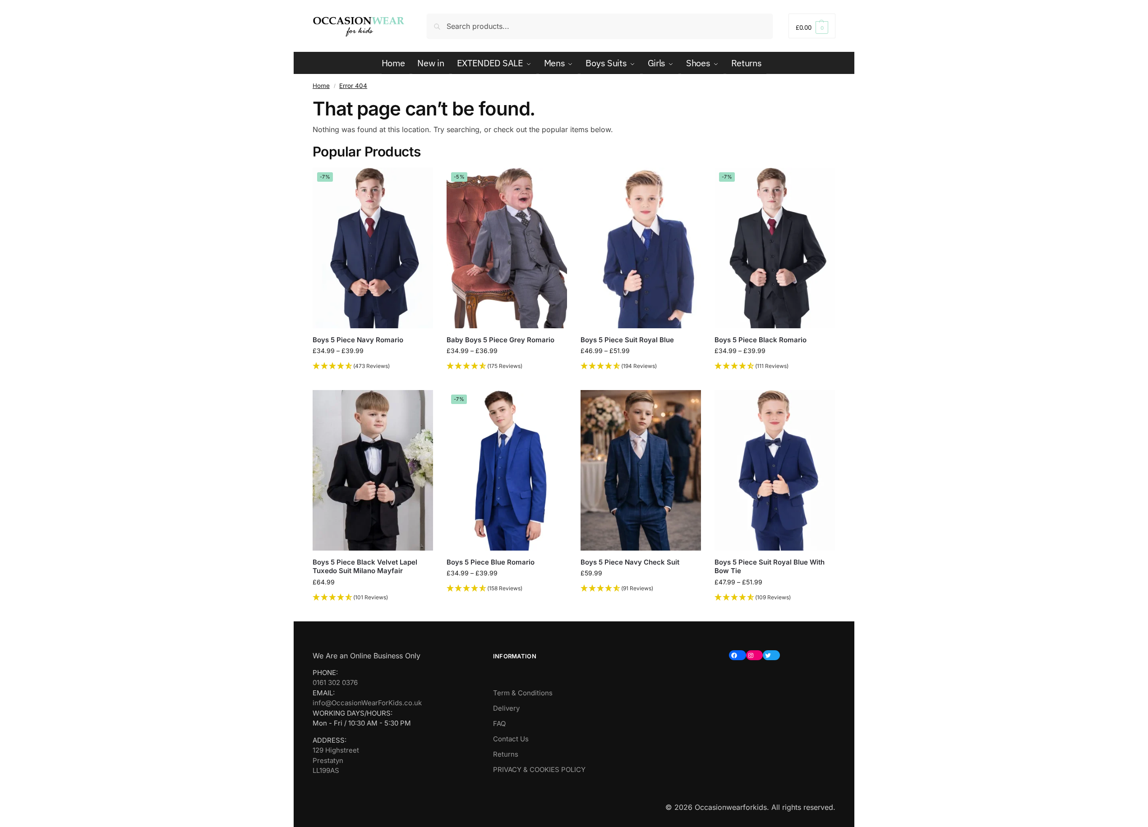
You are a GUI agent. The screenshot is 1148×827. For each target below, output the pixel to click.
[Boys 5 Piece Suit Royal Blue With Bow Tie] (775, 470)
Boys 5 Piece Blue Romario (491, 562)
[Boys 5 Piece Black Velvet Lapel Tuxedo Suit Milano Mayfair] (373, 470)
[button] (811, 26)
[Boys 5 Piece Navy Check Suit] (641, 470)
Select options (372, 381)
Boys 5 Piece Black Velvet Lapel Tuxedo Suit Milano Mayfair (365, 566)
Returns (505, 754)
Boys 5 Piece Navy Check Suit (630, 562)
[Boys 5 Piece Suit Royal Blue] (641, 248)
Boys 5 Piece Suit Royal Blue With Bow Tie (770, 566)
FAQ (499, 723)
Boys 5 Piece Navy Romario (358, 339)
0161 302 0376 (335, 682)
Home (321, 85)
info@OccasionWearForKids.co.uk (367, 702)
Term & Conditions (523, 693)
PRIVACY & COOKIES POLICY (539, 769)
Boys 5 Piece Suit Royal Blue (627, 339)
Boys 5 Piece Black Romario (761, 339)
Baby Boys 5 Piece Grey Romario (500, 339)
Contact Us (511, 739)
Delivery (506, 708)
